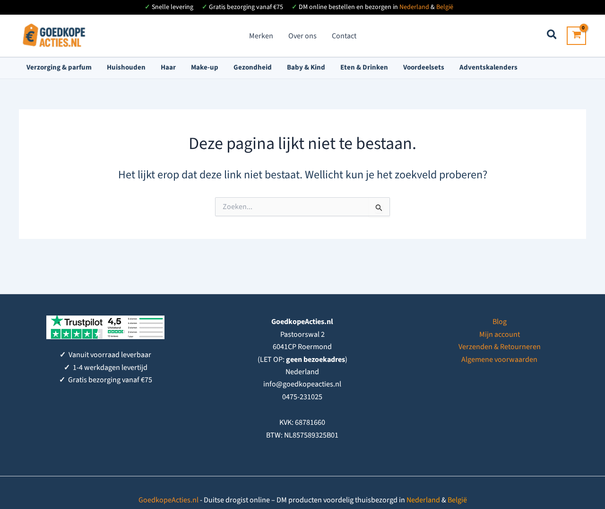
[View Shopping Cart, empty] (576, 35)
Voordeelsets (423, 67)
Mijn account (499, 334)
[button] (552, 36)
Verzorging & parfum (59, 67)
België (444, 7)
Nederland (414, 7)
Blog (500, 321)
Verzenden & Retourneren (499, 347)
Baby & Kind (306, 67)
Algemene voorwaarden (499, 359)
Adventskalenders (488, 67)
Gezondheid (252, 67)
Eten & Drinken (364, 67)
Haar (168, 67)
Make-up (204, 67)
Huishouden (126, 67)
